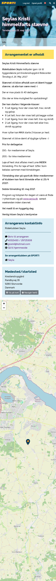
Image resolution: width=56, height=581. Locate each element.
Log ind (26, 3)
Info (4, 42)
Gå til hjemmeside (17, 247)
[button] (45, 3)
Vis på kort (13, 292)
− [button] (4, 308)
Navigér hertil (30, 292)
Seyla (11, 259)
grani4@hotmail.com (19, 243)
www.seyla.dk (30, 198)
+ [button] (4, 303)
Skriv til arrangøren (18, 236)
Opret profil (37, 3)
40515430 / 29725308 (20, 240)
